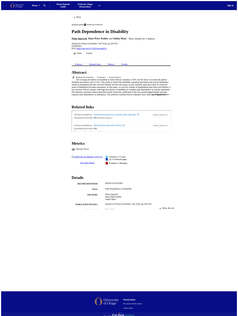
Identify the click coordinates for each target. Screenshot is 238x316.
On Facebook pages (118, 159)
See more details (87, 163)
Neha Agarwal (79, 38)
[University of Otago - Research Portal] (17, 5)
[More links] (99, 5)
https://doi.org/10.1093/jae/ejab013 (92, 48)
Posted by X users (117, 156)
